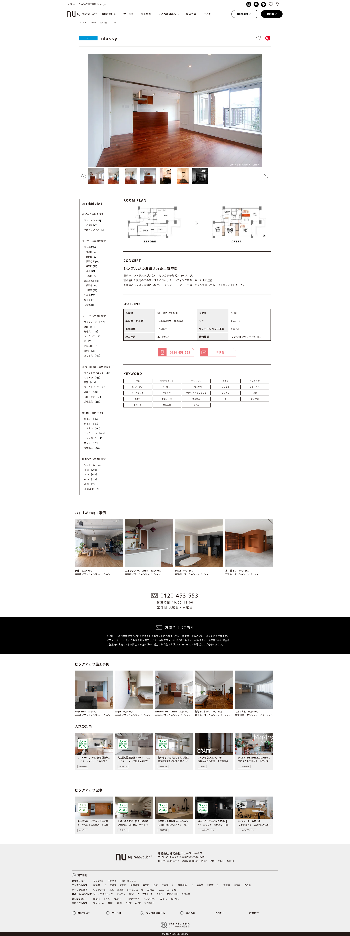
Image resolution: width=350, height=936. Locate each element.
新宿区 (91, 256)
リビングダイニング (98, 373)
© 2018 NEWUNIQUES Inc (175, 933)
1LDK (91, 469)
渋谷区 (91, 251)
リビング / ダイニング (196, 393)
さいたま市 (255, 381)
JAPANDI (91, 346)
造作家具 (196, 399)
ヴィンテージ (95, 322)
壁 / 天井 (255, 399)
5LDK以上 (92, 488)
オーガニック (138, 393)
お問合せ (272, 14)
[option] (175, 110)
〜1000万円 (196, 387)
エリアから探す (79, 885)
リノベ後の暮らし (168, 13)
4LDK (90, 484)
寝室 (255, 393)
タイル (196, 405)
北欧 (90, 326)
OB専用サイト (245, 14)
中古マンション (167, 381)
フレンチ (167, 393)
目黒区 (91, 266)
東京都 (90, 247)
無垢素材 (167, 405)
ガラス (91, 443)
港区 (90, 271)
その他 (89, 304)
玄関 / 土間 (167, 399)
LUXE (90, 350)
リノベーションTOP (87, 22)
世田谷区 (92, 261)
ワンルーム (93, 464)
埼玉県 (226, 381)
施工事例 (146, 13)
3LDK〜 (166, 387)
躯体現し (93, 447)
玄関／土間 (94, 397)
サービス (128, 13)
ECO (88, 38)
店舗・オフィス (94, 229)
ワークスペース (96, 387)
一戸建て (90, 225)
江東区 (91, 275)
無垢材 (91, 418)
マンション (196, 381)
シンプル (225, 387)
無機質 (91, 331)
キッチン (225, 393)
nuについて (109, 13)
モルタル (93, 428)
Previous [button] (83, 176)
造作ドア (138, 405)
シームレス (93, 336)
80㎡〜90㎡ (137, 387)
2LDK (91, 474)
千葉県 (89, 295)
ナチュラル (255, 387)
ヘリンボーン (94, 438)
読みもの (191, 13)
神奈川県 (91, 280)
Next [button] (266, 176)
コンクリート (95, 433)
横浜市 (91, 285)
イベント (209, 13)
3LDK (91, 479)
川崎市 (91, 290)
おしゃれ (93, 355)
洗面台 (138, 399)
